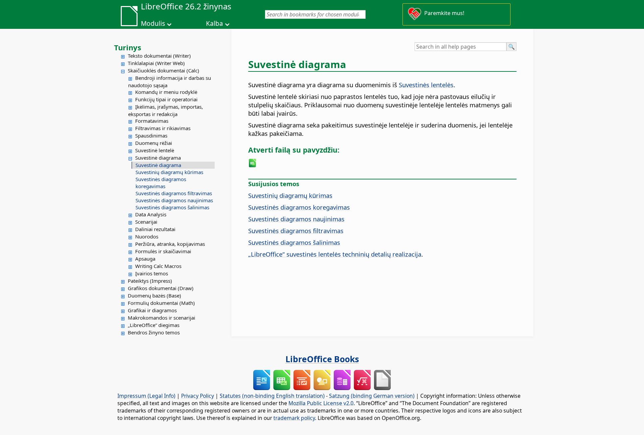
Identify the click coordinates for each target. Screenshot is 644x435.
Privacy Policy (197, 395)
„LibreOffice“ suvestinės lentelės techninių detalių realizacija (334, 254)
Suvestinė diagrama (158, 157)
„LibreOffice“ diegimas (153, 325)
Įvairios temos (151, 273)
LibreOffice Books (322, 359)
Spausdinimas (151, 135)
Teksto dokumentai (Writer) (159, 55)
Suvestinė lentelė (154, 150)
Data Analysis (150, 214)
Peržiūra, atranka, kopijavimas (170, 243)
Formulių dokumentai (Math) (161, 303)
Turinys (127, 47)
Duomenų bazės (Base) (154, 295)
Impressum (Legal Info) (146, 395)
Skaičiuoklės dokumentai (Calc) (163, 70)
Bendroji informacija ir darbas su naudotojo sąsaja (169, 81)
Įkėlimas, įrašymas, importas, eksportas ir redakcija (165, 110)
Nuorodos (146, 236)
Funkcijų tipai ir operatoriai (166, 99)
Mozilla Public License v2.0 (321, 403)
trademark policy (294, 418)
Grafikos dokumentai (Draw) (161, 288)
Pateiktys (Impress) (150, 280)
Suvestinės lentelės (426, 84)
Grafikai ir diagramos (152, 310)
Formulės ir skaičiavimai (163, 251)
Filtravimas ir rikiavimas (163, 128)
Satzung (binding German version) (372, 395)
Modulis (153, 23)
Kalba (214, 23)
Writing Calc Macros (158, 266)
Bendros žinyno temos (154, 332)
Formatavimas (151, 120)
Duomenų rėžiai (153, 143)
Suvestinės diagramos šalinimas (172, 207)
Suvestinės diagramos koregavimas (161, 182)
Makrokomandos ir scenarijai (161, 317)
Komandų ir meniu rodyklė (166, 92)
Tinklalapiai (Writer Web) (156, 63)
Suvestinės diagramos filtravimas (174, 193)
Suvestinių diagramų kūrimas (169, 172)
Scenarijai (146, 221)
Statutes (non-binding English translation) (272, 395)
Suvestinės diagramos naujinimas (174, 200)
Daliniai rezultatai (155, 229)
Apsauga (145, 258)
